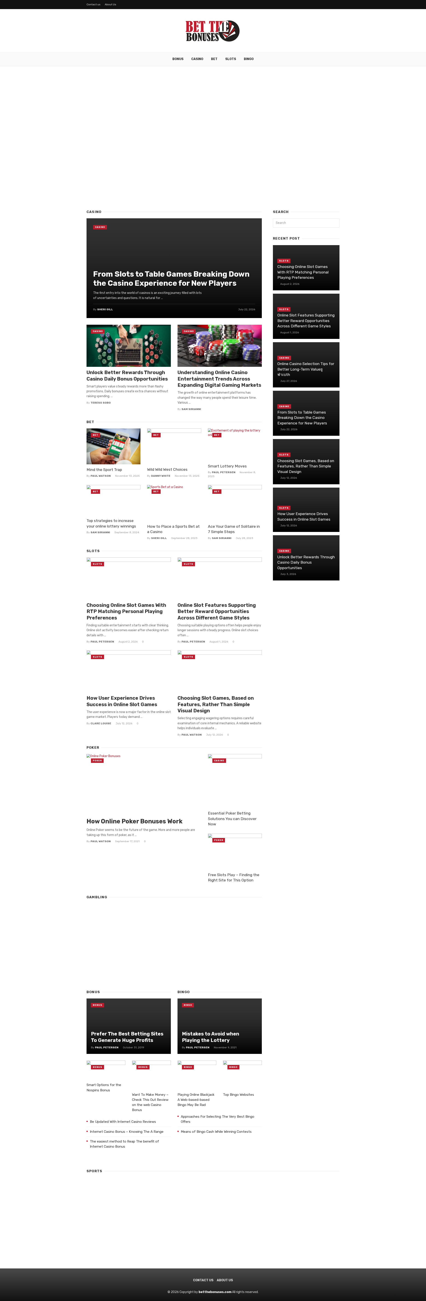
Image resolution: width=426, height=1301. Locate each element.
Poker (97, 760)
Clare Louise (101, 723)
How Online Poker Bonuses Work (135, 821)
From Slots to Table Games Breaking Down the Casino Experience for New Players (171, 279)
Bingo (249, 59)
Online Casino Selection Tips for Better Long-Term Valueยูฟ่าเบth (305, 369)
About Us (110, 4)
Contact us (94, 4)
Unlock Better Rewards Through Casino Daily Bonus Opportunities (127, 375)
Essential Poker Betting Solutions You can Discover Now (232, 818)
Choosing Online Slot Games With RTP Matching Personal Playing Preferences (126, 611)
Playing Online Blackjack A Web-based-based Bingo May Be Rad (196, 1100)
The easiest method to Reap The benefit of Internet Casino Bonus (124, 1144)
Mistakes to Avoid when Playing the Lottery (210, 1037)
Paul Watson (101, 475)
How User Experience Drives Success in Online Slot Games (122, 701)
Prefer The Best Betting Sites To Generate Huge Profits (127, 1037)
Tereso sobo (101, 402)
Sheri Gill (105, 309)
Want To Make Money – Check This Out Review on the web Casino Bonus (150, 1102)
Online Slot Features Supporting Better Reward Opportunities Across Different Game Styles (217, 611)
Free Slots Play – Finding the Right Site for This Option (233, 878)
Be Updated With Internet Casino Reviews (123, 1122)
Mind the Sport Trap (104, 469)
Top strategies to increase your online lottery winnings (111, 523)
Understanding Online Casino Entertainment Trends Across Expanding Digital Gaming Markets (219, 379)
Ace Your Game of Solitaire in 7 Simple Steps (234, 529)
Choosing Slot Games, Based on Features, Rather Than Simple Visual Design (216, 704)
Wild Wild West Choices (167, 469)
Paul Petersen (223, 472)
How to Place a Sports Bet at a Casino (173, 529)
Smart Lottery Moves (227, 466)
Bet (214, 59)
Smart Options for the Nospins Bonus (104, 1087)
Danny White (160, 475)
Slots (230, 59)
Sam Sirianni (191, 409)
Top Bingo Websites (238, 1095)
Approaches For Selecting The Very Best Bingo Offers (217, 1119)
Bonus (177, 59)
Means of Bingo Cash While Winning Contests (216, 1132)
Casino (197, 59)
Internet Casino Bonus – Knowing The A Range (127, 1132)
